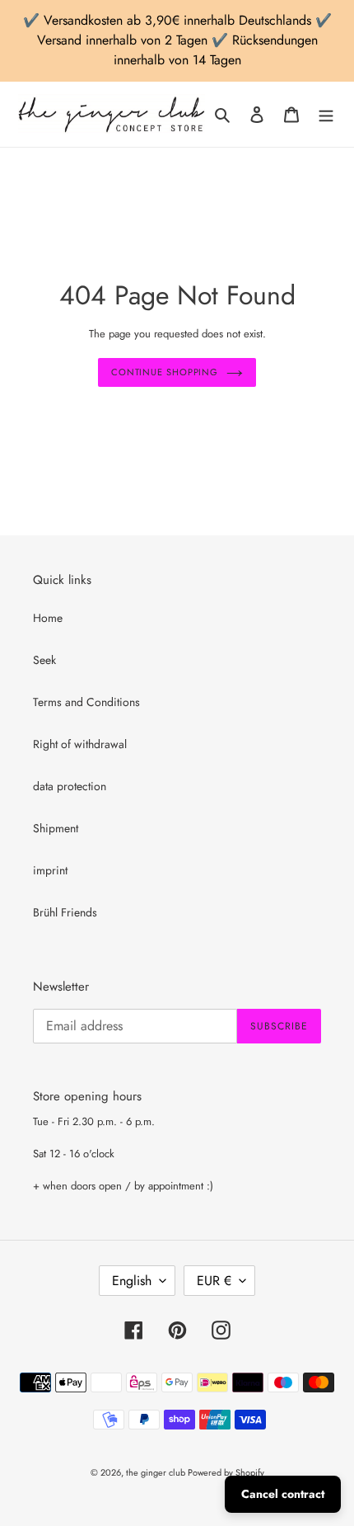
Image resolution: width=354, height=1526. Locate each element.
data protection (69, 786)
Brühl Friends (65, 912)
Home (48, 618)
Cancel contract (282, 1494)
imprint (50, 870)
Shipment (55, 828)
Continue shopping (164, 372)
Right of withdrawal (80, 744)
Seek (44, 660)
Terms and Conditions (86, 702)
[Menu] (326, 114)
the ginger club (157, 1472)
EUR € (214, 1280)
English (131, 1280)
